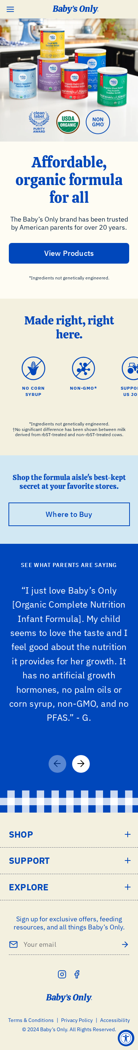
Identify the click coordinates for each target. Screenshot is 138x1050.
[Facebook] (76, 974)
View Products (69, 253)
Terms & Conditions (31, 1020)
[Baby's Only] (76, 9)
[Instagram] (61, 974)
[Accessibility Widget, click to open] (126, 1038)
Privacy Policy (77, 1020)
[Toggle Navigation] (10, 9)
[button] (81, 764)
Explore (29, 887)
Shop (21, 834)
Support (29, 860)
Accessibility (115, 1020)
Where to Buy (69, 514)
